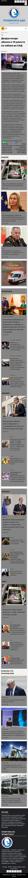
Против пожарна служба (18, 867)
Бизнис (4, 418)
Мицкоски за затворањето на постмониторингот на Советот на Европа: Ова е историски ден (17, 346)
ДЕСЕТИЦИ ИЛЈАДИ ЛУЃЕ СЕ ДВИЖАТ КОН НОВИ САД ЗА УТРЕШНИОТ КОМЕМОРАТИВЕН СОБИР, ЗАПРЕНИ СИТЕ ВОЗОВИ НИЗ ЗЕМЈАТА (17, 557)
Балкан (4, 517)
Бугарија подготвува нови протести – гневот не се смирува (17, 541)
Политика (5, 316)
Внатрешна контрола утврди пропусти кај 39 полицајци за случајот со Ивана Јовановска (11, 800)
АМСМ (9, 867)
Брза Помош (14, 868)
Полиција (4, 867)
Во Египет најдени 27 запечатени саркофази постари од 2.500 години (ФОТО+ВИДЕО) (20, 148)
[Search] (26, 28)
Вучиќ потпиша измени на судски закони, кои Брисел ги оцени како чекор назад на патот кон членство (13, 525)
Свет (2, 34)
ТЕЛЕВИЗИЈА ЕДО (14, 20)
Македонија (5, 697)
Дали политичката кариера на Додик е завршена (16, 573)
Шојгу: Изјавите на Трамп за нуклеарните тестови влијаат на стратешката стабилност (12, 252)
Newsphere (20, 874)
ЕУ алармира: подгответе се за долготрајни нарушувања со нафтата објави (14, 767)
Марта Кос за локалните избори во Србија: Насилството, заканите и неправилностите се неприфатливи (13, 733)
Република (11, 316)
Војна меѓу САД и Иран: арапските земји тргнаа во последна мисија (14, 612)
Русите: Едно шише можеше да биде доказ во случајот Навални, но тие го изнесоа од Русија (7, 148)
